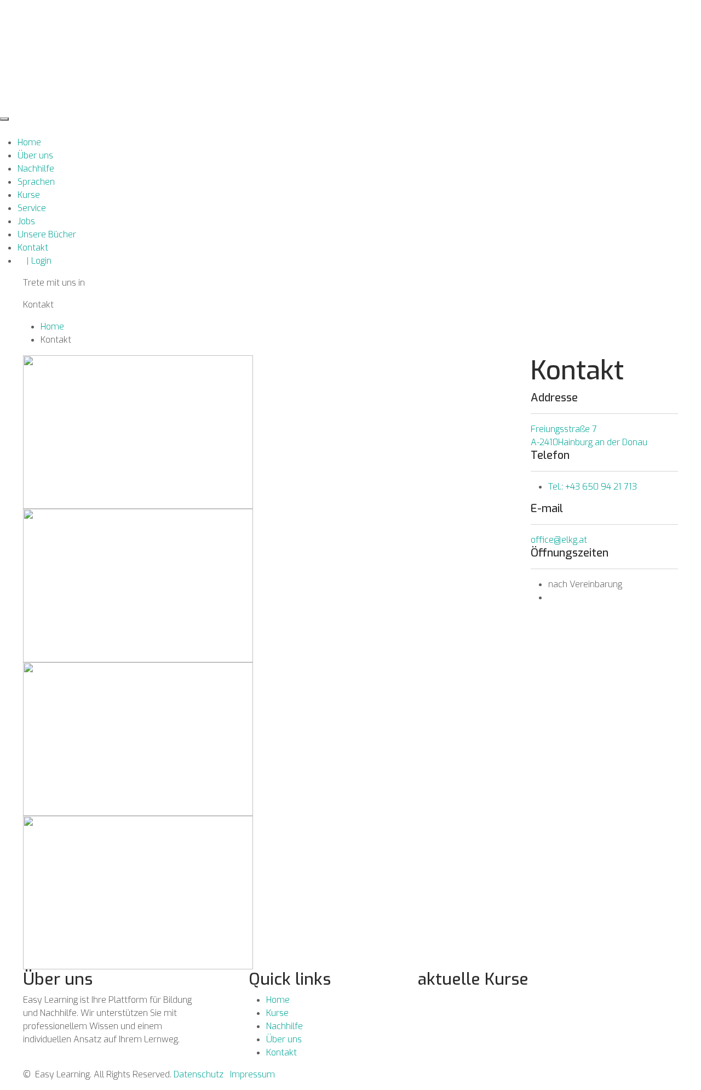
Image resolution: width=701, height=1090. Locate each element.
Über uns (35, 155)
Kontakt (33, 247)
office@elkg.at (559, 540)
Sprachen (36, 182)
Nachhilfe (36, 168)
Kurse (29, 195)
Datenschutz (198, 1074)
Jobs (26, 221)
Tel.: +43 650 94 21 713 (592, 486)
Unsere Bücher (47, 234)
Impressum (252, 1074)
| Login (34, 260)
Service (32, 208)
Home (29, 142)
